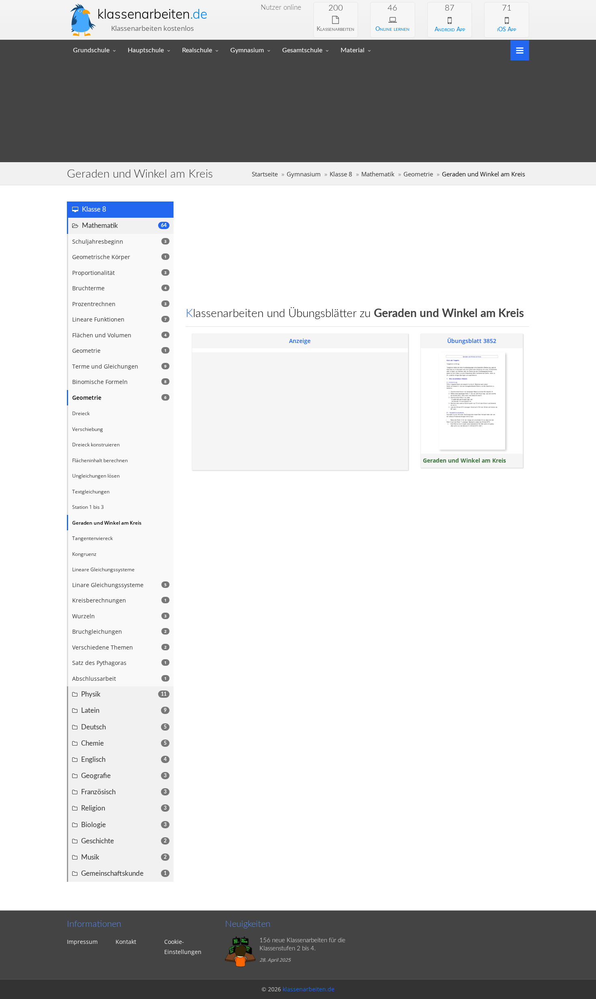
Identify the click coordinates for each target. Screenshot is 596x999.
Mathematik (377, 174)
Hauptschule (146, 50)
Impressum (82, 941)
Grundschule (91, 50)
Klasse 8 (341, 174)
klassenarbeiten (152, 14)
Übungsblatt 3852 (471, 341)
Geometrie (418, 174)
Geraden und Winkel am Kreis (464, 460)
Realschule (197, 50)
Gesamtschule (302, 50)
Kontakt (126, 941)
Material (352, 50)
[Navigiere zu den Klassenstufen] (516, 50)
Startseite (265, 174)
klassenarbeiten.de (308, 989)
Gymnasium (247, 50)
